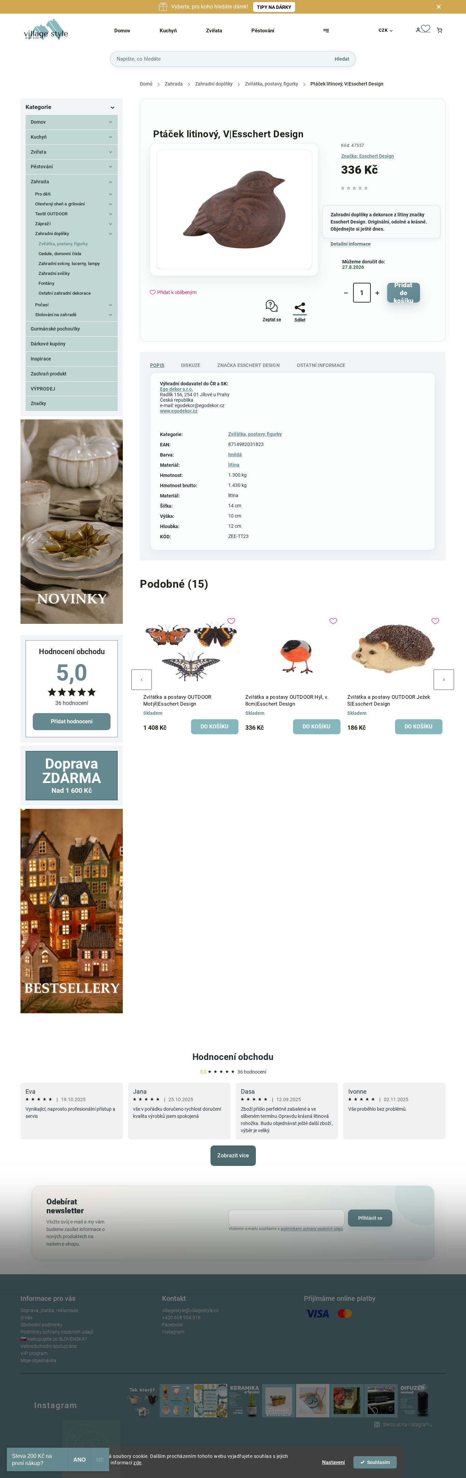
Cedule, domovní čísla (60, 253)
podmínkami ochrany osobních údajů (312, 1229)
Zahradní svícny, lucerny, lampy (69, 263)
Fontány (46, 283)
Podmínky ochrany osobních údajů (56, 1332)
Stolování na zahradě (55, 314)
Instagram (173, 1332)
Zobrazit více (233, 1155)
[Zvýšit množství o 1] (377, 293)
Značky (38, 403)
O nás (26, 1317)
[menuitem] (131, 31)
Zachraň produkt (49, 373)
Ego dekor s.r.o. (176, 389)
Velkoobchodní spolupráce (48, 1346)
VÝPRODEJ (43, 388)
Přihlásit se (370, 1218)
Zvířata (38, 152)
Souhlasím (378, 1462)
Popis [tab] (157, 365)
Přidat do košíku (403, 293)
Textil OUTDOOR (51, 213)
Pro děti (42, 194)
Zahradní (340, 214)
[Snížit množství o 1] (346, 293)
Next (444, 679)
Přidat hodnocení (71, 721)
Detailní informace (351, 244)
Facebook (172, 1324)
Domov (38, 122)
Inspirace (41, 358)
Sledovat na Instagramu (407, 1424)
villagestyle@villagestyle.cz (190, 1310)
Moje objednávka (38, 1360)
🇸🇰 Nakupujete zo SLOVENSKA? (53, 1339)
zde (137, 1462)
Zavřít (297, 338)
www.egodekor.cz (179, 411)
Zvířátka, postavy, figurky (63, 243)
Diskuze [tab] (190, 365)
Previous (141, 679)
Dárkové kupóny (48, 344)
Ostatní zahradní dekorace (65, 293)
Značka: (367, 156)
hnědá (235, 454)
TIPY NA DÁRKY (274, 7)
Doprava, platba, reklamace (49, 1310)
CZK (383, 30)
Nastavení (333, 1462)
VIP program (33, 1353)
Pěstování (42, 166)
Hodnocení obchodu (233, 1057)
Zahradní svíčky (54, 273)
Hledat (342, 58)
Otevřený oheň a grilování (60, 203)
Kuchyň (39, 137)
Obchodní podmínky (41, 1324)
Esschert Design (348, 222)
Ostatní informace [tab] (321, 365)
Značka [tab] (248, 365)
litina (233, 464)
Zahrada (40, 181)
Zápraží (42, 223)
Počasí (42, 304)
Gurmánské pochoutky (55, 329)
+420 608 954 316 (181, 1317)
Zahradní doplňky (52, 233)
